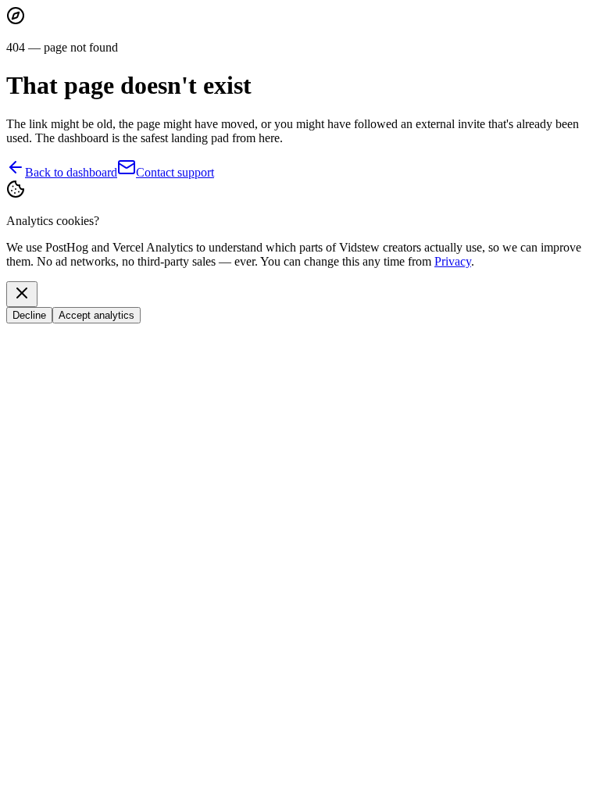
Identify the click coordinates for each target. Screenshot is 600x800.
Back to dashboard (71, 172)
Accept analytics (96, 315)
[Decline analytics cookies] (22, 294)
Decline (29, 315)
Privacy (452, 261)
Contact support (175, 172)
